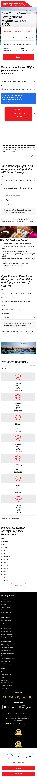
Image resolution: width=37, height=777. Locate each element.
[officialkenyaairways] (17, 697)
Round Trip (7, 31)
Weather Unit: (31, 365)
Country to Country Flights (12, 716)
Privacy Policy (5, 645)
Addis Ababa (5, 556)
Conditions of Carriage (7, 647)
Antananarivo (5, 568)
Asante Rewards (6, 601)
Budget (3, 192)
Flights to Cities (24, 714)
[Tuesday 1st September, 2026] (13, 145)
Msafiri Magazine (6, 612)
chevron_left (2, 113)
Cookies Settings (18, 763)
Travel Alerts (4, 680)
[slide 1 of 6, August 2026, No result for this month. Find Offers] (18, 114)
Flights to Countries (13, 714)
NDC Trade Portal (6, 628)
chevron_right (34, 113)
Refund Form (5, 688)
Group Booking (5, 623)
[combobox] (18, 81)
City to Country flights (18, 720)
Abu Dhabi (4, 547)
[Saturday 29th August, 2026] (4, 145)
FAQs (2, 677)
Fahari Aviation (5, 610)
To (4, 42)
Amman (3, 562)
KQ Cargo (4, 604)
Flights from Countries (23, 718)
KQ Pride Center (5, 607)
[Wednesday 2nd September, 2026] (16, 145)
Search (18, 57)
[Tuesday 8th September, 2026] (34, 145)
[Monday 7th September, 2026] (31, 145)
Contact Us (4, 672)
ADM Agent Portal (6, 631)
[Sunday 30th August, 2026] (7, 145)
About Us (3, 599)
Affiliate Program (6, 626)
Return (22, 48)
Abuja (3, 550)
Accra (3, 553)
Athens (3, 571)
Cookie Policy (5, 656)
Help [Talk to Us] (6, 674)
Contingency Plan (6, 661)
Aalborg (3, 538)
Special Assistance (6, 634)
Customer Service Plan (7, 658)
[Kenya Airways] (5, 697)
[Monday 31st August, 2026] (10, 145)
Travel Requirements (7, 683)
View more (18, 585)
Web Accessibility (6, 664)
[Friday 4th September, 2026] (22, 145)
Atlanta (3, 574)
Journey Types (5, 200)
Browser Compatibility (7, 653)
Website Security (6, 650)
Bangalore (4, 580)
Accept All (18, 773)
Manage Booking (6, 620)
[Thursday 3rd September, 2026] (19, 145)
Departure (6, 48)
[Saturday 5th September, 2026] (25, 145)
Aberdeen (4, 541)
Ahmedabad (5, 559)
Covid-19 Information (7, 685)
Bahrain (3, 577)
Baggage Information (7, 637)
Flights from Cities (11, 718)
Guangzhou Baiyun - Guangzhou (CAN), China (17, 38)
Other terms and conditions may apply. (25, 221)
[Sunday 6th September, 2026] (28, 145)
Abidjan (3, 544)
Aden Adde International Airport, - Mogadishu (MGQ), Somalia (17, 44)
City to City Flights (25, 716)
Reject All (18, 768)
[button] (23, 31)
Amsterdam (5, 565)
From (5, 36)
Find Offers (18, 116)
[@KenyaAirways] (11, 697)
